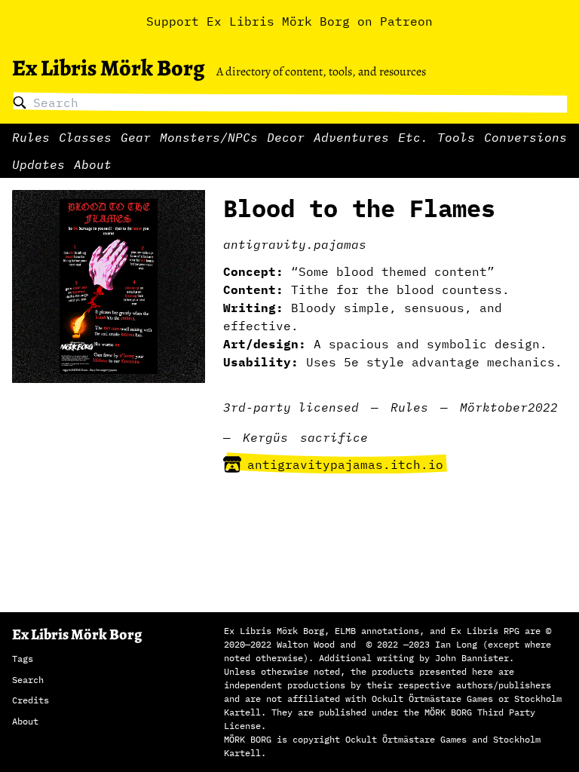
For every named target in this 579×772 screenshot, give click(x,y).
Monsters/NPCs (209, 137)
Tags (22, 658)
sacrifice (334, 437)
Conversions (525, 137)
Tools (456, 137)
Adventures (351, 137)
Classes (85, 137)
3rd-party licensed (291, 407)
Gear (136, 137)
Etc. (413, 137)
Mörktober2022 (509, 407)
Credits (30, 700)
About (93, 164)
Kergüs (265, 437)
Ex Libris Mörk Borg (108, 67)
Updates (38, 164)
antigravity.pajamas (294, 244)
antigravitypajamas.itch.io (345, 464)
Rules (31, 137)
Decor (286, 137)
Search (28, 679)
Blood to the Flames (359, 208)
